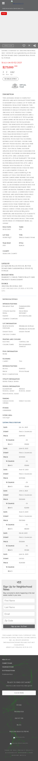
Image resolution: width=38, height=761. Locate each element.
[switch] (24, 45)
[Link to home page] (19, 3)
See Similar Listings (10, 79)
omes (6, 659)
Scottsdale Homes (8, 670)
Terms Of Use (10, 750)
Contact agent (8, 45)
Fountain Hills (7, 674)
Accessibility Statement (16, 752)
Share (21, 686)
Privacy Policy (25, 750)
